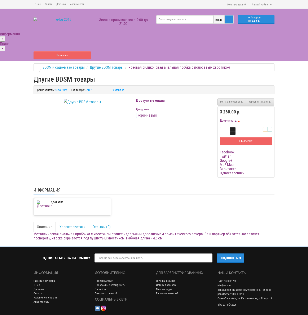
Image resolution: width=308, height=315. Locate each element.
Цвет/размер (143, 109)
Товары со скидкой (106, 293)
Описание (44, 227)
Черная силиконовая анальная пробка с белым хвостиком (261, 101)
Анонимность (77, 4)
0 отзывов (118, 89)
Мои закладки (164, 289)
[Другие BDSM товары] (82, 101)
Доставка (61, 4)
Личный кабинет (165, 280)
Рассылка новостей (167, 293)
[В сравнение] (270, 129)
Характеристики (72, 227)
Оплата (48, 4)
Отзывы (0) (102, 227)
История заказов (166, 285)
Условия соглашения (46, 297)
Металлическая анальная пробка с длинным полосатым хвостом (233, 101)
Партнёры (100, 289)
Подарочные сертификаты (110, 285)
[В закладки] (265, 129)
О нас (38, 4)
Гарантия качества (44, 280)
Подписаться (231, 258)
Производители (104, 280)
